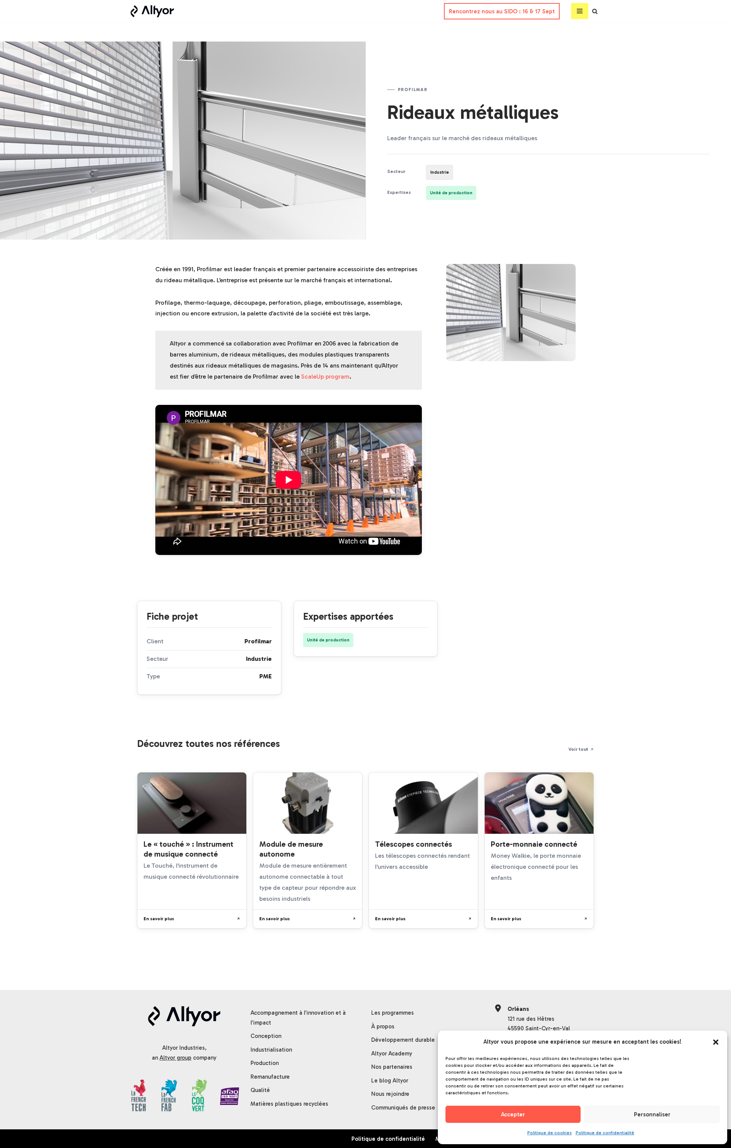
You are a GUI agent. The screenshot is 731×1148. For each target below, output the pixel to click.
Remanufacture (270, 1076)
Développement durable (403, 1039)
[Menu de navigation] (579, 11)
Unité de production (451, 192)
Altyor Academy (391, 1053)
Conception (266, 1036)
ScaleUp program (325, 376)
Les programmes (392, 1012)
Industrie (439, 172)
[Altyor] (152, 11)
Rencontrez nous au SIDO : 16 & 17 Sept (502, 11)
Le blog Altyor (389, 1080)
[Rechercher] (595, 11)
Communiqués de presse (403, 1107)
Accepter (513, 1114)
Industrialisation (271, 1049)
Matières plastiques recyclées (289, 1103)
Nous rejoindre (390, 1093)
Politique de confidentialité (605, 1132)
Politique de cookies (549, 1132)
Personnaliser (652, 1114)
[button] (716, 1042)
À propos (382, 1026)
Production (265, 1063)
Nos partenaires (391, 1066)
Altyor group (176, 1057)
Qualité (260, 1090)
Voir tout (578, 749)
